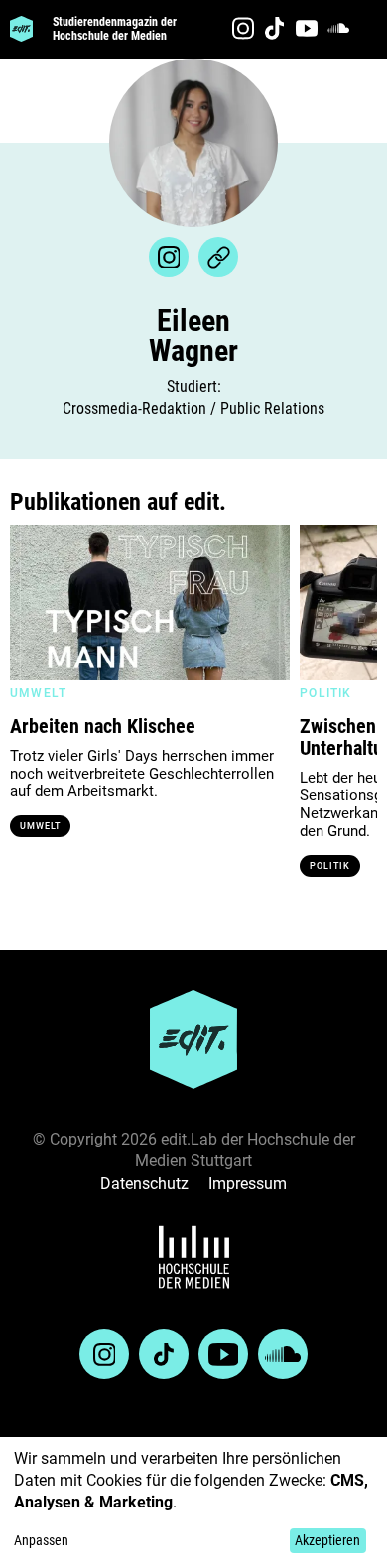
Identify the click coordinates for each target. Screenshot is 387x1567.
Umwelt (40, 826)
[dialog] (193, 1502)
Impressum (247, 1183)
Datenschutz (144, 1183)
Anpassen (41, 1540)
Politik (329, 866)
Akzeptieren (327, 1540)
